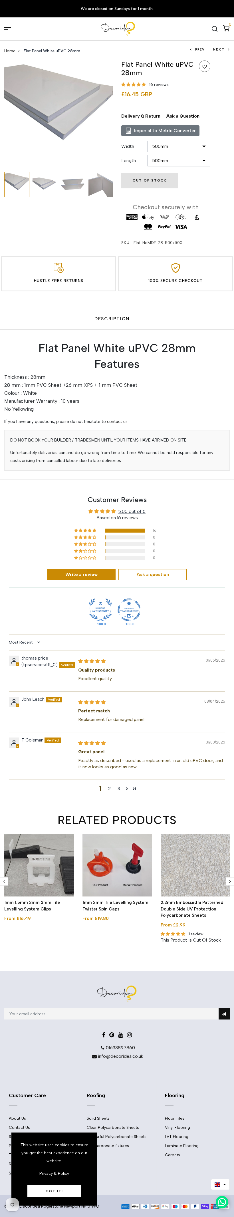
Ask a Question (182, 116)
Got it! (54, 1191)
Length (128, 160)
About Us (17, 1118)
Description (112, 318)
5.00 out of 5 (132, 511)
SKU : (126, 242)
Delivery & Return (140, 116)
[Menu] (14, 28)
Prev (200, 49)
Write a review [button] (81, 574)
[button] (134, 84)
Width (127, 146)
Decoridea (29, 1206)
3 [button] (119, 788)
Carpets (172, 1154)
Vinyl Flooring (177, 1127)
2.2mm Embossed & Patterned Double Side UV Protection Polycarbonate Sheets (192, 909)
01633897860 (120, 1047)
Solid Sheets (98, 1118)
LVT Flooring (176, 1136)
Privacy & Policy (54, 1173)
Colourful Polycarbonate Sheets (116, 1136)
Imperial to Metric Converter (165, 130)
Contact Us (19, 1127)
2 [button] (109, 788)
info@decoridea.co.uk (120, 1056)
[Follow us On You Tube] (120, 1035)
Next (219, 49)
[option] (58, 115)
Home (9, 51)
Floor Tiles (174, 1118)
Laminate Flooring (182, 1145)
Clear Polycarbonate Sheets (113, 1127)
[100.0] (100, 610)
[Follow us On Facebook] (103, 1035)
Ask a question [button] (152, 574)
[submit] (224, 1013)
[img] (92, 661)
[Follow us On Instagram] (129, 1035)
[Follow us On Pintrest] (111, 1035)
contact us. (117, 421)
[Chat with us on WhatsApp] (222, 1202)
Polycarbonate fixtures (108, 1145)
